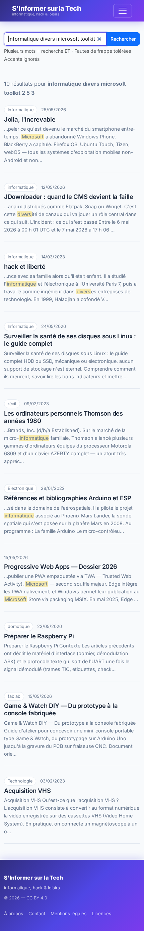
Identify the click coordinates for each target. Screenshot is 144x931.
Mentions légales (68, 913)
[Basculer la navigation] (122, 10)
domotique (18, 626)
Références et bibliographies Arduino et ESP (67, 498)
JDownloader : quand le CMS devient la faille (68, 196)
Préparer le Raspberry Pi (39, 636)
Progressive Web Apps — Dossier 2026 (60, 566)
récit (12, 403)
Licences (101, 913)
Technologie (20, 781)
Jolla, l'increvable (29, 119)
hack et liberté (25, 266)
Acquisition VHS (27, 790)
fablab (14, 696)
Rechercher (123, 39)
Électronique (20, 488)
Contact (36, 913)
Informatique (20, 109)
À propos (13, 913)
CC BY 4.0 (36, 897)
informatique (20, 187)
